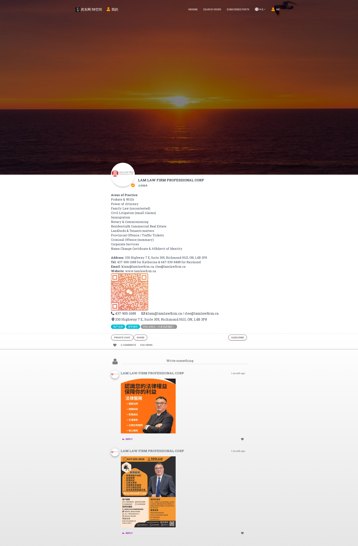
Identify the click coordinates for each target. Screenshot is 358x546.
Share (140, 337)
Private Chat (122, 337)
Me (278, 9)
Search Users (212, 9)
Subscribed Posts (238, 9)
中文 (261, 9)
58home (193, 9)
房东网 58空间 (91, 9)
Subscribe (237, 337)
